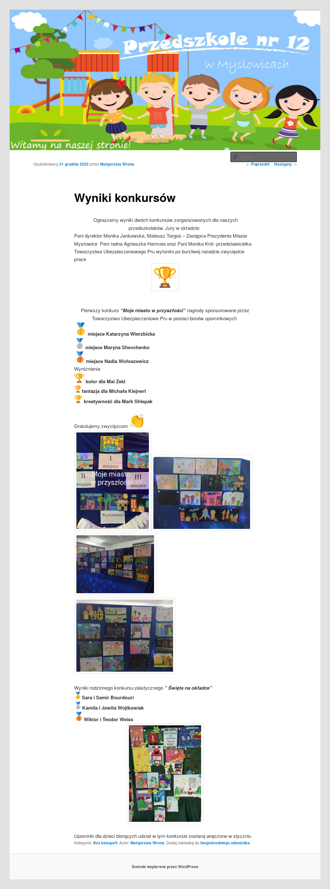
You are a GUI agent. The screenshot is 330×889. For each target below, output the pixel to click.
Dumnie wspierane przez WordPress (165, 866)
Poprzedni (257, 164)
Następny (285, 164)
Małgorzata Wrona (117, 164)
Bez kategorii (105, 843)
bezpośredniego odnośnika (225, 843)
